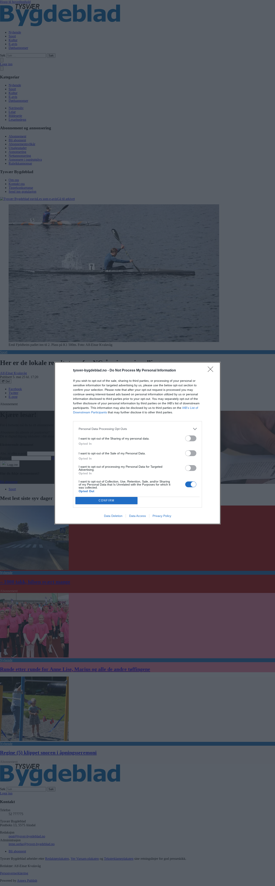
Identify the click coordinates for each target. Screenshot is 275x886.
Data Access (137, 516)
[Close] (212, 371)
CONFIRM (107, 500)
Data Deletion (113, 516)
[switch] (190, 438)
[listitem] (137, 429)
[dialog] (137, 443)
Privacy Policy (162, 516)
